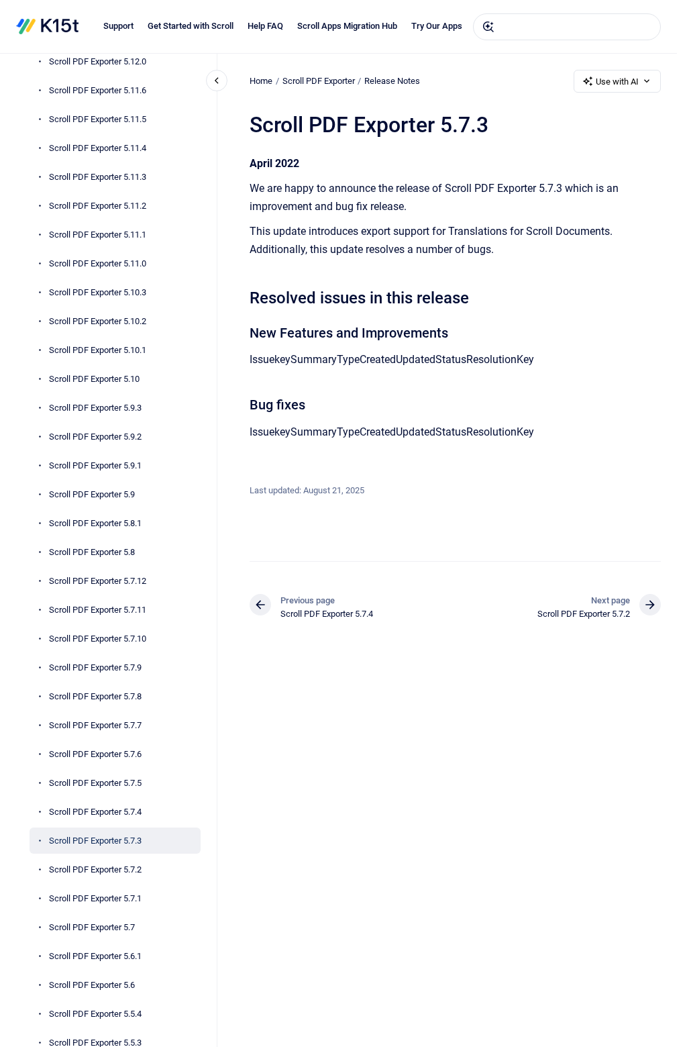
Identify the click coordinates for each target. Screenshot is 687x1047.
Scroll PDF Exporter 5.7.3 (95, 841)
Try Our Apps (436, 26)
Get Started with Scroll (190, 26)
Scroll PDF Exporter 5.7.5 (95, 783)
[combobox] (567, 27)
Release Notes (392, 81)
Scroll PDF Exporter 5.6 (92, 985)
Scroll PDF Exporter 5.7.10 (97, 639)
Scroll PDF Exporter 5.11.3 (97, 177)
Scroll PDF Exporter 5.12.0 (97, 61)
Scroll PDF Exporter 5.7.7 (95, 725)
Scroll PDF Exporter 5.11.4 (97, 148)
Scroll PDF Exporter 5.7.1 (95, 898)
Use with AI (617, 82)
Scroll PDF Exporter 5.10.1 (97, 350)
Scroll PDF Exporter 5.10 (94, 379)
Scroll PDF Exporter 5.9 (92, 494)
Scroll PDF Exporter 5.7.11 (97, 610)
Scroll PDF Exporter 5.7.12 (97, 581)
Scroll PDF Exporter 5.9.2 (95, 437)
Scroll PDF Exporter (318, 81)
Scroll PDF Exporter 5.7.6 (95, 754)
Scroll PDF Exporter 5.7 (92, 927)
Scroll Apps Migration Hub (347, 26)
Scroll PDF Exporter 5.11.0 (97, 263)
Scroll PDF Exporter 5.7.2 (95, 869)
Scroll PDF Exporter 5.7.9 (95, 667)
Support (118, 26)
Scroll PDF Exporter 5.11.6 (97, 90)
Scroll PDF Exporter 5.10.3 (97, 292)
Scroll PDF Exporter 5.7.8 (95, 696)
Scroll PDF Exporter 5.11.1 (97, 235)
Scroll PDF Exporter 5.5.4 (95, 1014)
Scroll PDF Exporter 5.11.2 (97, 206)
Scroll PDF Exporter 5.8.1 (95, 523)
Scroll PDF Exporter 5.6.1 (95, 956)
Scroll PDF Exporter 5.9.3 (95, 408)
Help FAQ (265, 26)
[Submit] (488, 27)
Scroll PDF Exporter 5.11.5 (97, 119)
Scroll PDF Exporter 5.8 (92, 552)
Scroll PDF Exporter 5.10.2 (97, 321)
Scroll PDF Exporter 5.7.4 (95, 812)
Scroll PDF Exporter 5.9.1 (95, 465)
